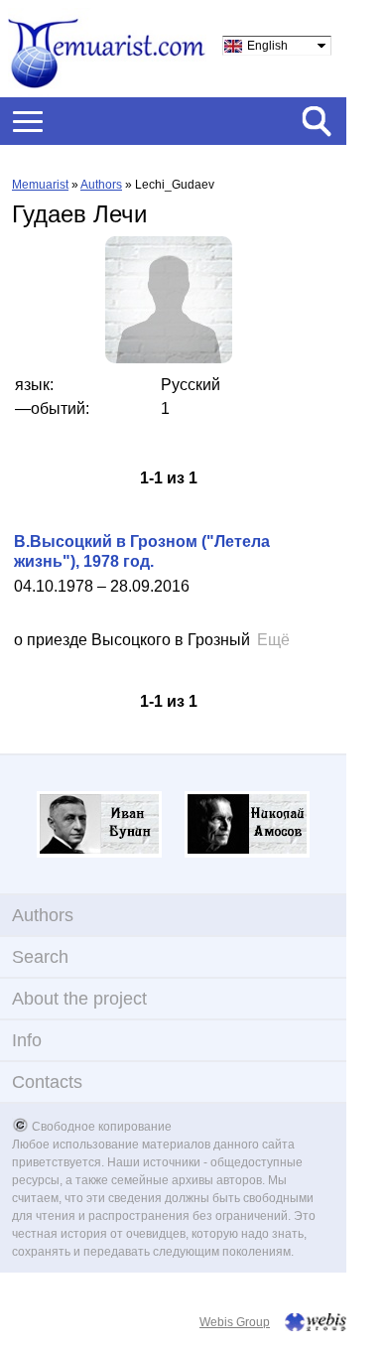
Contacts (47, 1082)
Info (27, 1040)
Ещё (273, 639)
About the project (79, 999)
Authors (101, 185)
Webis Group (234, 1322)
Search (40, 957)
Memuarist (40, 185)
